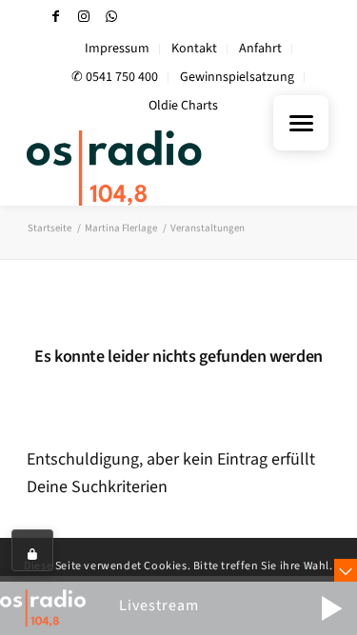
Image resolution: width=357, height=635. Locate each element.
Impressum (117, 48)
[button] (331, 608)
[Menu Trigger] (300, 122)
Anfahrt (260, 48)
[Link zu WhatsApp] (111, 16)
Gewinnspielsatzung (237, 77)
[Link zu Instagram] (83, 16)
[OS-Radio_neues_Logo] (148, 167)
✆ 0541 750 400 (114, 77)
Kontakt (194, 48)
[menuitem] (117, 49)
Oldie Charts (183, 105)
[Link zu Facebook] (56, 16)
